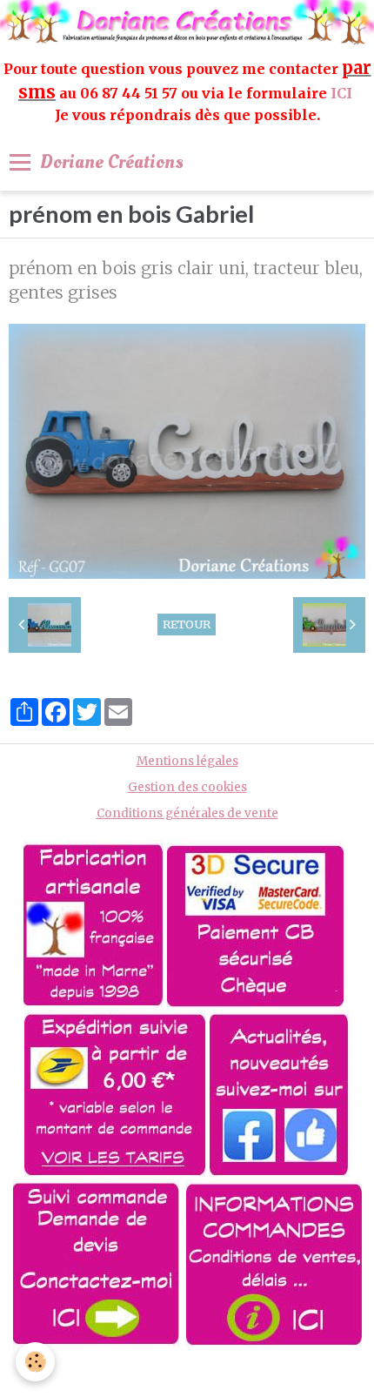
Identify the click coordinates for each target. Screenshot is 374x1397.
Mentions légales (187, 761)
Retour (186, 624)
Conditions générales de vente (187, 813)
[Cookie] (35, 1361)
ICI (343, 93)
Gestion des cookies (187, 787)
